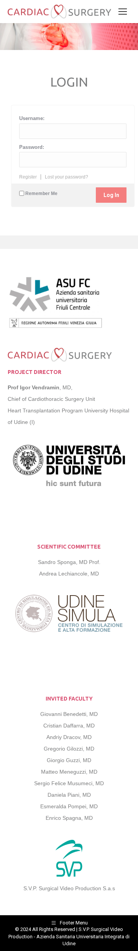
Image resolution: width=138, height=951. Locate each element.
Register (28, 177)
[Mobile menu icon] (122, 11)
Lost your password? (66, 177)
